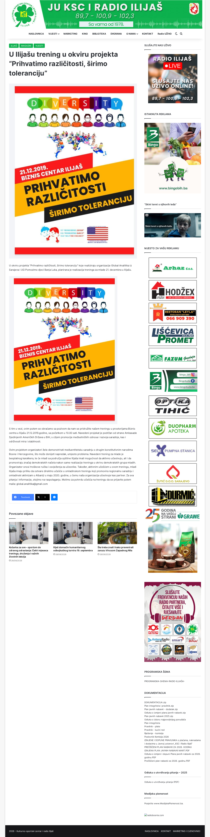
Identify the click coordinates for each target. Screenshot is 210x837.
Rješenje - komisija (153, 733)
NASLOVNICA (36, 33)
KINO (85, 33)
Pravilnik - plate (152, 726)
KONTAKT (147, 33)
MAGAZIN (26, 45)
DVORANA (116, 33)
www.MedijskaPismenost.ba (168, 803)
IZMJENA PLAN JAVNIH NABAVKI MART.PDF (167, 750)
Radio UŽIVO (165, 33)
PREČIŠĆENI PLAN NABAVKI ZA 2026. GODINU (168, 747)
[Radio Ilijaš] (105, 14)
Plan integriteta (152, 723)
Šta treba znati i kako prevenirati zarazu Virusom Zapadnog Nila (116, 549)
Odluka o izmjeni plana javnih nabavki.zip (165, 712)
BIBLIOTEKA (99, 33)
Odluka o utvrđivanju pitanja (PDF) (161, 782)
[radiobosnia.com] (154, 815)
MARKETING (70, 33)
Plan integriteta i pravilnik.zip (159, 705)
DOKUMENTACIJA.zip (155, 702)
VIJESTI (52, 33)
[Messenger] (54, 497)
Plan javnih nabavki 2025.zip (158, 716)
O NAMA (131, 33)
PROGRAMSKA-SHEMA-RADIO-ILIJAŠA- (164, 681)
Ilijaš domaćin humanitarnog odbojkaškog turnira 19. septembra (73, 549)
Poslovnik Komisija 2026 (156, 736)
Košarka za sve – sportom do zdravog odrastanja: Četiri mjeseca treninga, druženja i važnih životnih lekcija (28, 552)
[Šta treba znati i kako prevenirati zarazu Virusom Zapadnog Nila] (117, 533)
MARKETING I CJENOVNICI (186, 831)
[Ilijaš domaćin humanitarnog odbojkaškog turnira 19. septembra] (73, 533)
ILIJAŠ (14, 45)
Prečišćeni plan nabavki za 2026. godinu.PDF (167, 761)
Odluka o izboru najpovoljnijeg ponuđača (165, 719)
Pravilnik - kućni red (154, 730)
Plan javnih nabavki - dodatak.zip (161, 709)
